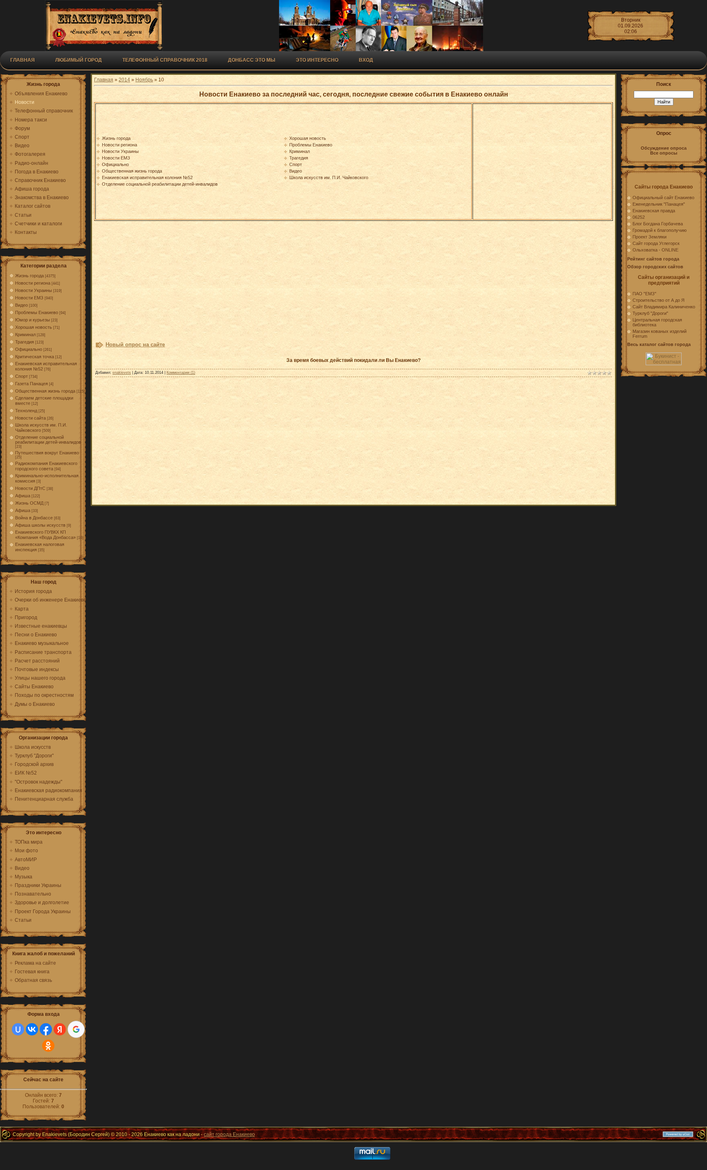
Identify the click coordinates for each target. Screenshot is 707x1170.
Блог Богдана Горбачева (658, 223)
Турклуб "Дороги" (650, 313)
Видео (21, 305)
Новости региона (32, 283)
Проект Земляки (649, 236)
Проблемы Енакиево (36, 312)
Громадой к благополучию (660, 230)
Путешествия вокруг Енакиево (47, 452)
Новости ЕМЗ (29, 297)
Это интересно (317, 60)
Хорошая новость (33, 327)
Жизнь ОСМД (29, 503)
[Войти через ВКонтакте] (32, 1029)
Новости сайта (30, 417)
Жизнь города (29, 275)
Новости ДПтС (30, 488)
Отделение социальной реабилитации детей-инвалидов (48, 440)
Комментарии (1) (181, 373)
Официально (28, 349)
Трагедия (24, 341)
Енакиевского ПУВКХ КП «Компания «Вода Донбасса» (45, 535)
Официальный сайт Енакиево (663, 197)
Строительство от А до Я (658, 300)
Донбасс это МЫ (251, 60)
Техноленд (26, 410)
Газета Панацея (31, 383)
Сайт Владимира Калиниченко (664, 306)
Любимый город (78, 60)
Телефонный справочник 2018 (164, 60)
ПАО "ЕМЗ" (644, 293)
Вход (366, 60)
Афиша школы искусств (40, 525)
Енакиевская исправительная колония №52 (147, 177)
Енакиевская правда (654, 210)
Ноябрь (144, 80)
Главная (22, 60)
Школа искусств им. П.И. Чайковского (328, 177)
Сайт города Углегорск (656, 243)
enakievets (122, 373)
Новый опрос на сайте (135, 344)
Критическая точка (34, 356)
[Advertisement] (542, 161)
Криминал (25, 334)
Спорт (21, 376)
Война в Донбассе (34, 517)
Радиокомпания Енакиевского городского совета (46, 466)
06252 (639, 217)
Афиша (22, 495)
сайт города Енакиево (229, 1134)
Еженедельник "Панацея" (659, 204)
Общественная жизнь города (45, 391)
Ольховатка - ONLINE (655, 249)
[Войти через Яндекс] (60, 1029)
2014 (124, 80)
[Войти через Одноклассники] (48, 1046)
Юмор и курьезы (32, 319)
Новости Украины (33, 290)
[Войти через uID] (18, 1029)
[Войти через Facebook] (46, 1029)
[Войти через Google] (76, 1029)
